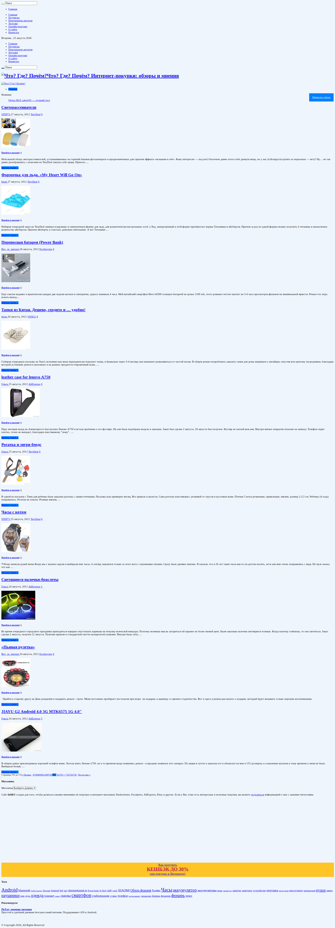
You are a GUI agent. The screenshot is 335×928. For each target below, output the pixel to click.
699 (47, 775)
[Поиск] (2, 4)
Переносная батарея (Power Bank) (32, 242)
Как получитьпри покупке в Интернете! (168, 869)
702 (58, 775)
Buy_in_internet (10, 249)
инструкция (284, 891)
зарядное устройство (254, 890)
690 (42, 775)
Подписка (14, 17)
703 (61, 775)
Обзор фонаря (140, 890)
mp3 (65, 891)
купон (321, 890)
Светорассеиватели (18, 107)
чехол (188, 895)
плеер (57, 896)
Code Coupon (36, 891)
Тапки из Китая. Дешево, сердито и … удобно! (43, 310)
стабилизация (100, 895)
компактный (309, 890)
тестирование (134, 896)
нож (22, 896)
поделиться (257, 794)
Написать (13, 32)
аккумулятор (185, 889)
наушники (10, 895)
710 (67, 775)
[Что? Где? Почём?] (13, 83)
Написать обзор (321, 97)
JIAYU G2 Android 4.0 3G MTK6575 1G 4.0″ (41, 711)
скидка (66, 895)
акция (219, 890)
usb (109, 890)
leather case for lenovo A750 (25, 377)
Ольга (5, 384)
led (61, 890)
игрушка (272, 890)
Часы (166, 889)
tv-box (103, 890)
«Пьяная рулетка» (18, 647)
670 (34, 775)
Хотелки (13, 23)
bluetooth (24, 890)
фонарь (178, 895)
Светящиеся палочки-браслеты (29, 579)
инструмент (296, 890)
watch (114, 891)
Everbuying (45, 249)
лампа (329, 890)
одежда (37, 895)
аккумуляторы (207, 890)
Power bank (93, 890)
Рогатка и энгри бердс (21, 444)
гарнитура (227, 891)
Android (9, 889)
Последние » (84, 775)
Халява (156, 890)
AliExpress (34, 384)
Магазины (7, 788)
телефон (122, 895)
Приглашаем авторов (20, 20)
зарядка (236, 890)
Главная (12, 9)
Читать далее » (9, 167)
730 (75, 775)
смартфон (81, 895)
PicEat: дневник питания (16, 909)
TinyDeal (35, 114)
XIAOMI (124, 890)
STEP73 (6, 114)
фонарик (166, 895)
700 (50, 775)
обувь (27, 896)
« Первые (26, 775)
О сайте (12, 29)
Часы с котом (13, 512)
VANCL (31, 316)
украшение (146, 896)
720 (71, 775)
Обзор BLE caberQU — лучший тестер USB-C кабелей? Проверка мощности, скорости (58, 100)
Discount (46, 891)
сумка (113, 896)
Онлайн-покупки (17, 26)
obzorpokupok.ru (77, 890)
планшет (49, 895)
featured (55, 890)
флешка (156, 896)
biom (4, 181)
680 (38, 775)
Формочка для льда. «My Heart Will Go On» (41, 175)
